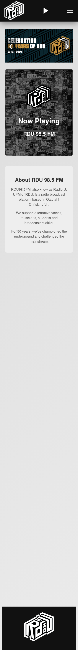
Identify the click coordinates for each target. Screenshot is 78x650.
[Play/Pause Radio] (45, 10)
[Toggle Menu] (70, 11)
